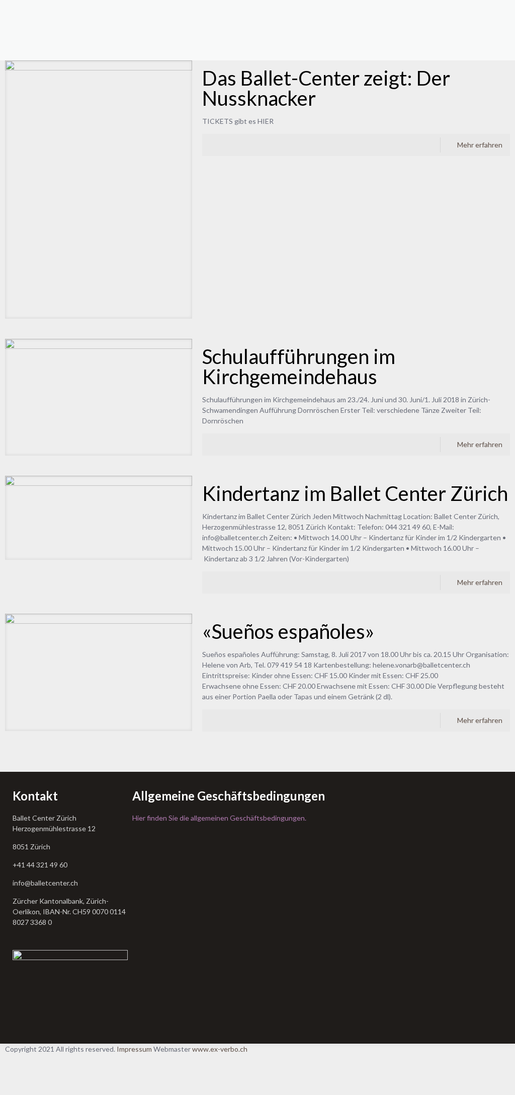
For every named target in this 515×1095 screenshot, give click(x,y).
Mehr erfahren (479, 144)
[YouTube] (13, 1070)
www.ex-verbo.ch (219, 1049)
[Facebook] (13, 1059)
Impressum (134, 1049)
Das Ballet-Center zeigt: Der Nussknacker (326, 88)
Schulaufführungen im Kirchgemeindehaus (298, 366)
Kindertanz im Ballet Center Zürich (355, 493)
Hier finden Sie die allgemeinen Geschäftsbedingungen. (219, 818)
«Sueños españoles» (288, 631)
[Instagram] (13, 1080)
